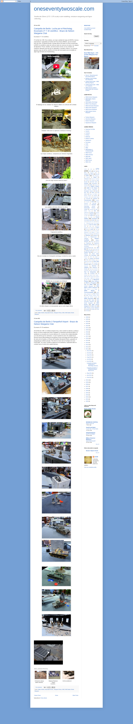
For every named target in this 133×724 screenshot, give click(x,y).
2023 (87, 323)
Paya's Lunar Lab (90, 423)
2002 (87, 397)
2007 (87, 386)
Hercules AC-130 (91, 221)
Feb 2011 (89, 377)
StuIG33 (96, 269)
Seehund (86, 265)
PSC (91, 256)
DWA (96, 209)
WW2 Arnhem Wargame (91, 97)
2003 (87, 395)
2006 (87, 388)
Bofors (93, 192)
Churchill (88, 198)
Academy (86, 174)
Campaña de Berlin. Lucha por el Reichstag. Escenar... (93, 364)
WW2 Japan (88, 158)
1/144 (85, 169)
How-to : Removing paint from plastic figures (92, 76)
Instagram (92, 227)
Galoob (85, 217)
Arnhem (86, 184)
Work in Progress (91, 283)
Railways (92, 258)
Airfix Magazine (95, 175)
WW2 (63, 312)
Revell (97, 258)
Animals (93, 180)
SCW (87, 144)
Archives (86, 183)
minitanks (86, 238)
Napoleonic (88, 140)
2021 (87, 327)
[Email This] (47, 310)
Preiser (85, 256)
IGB (85, 226)
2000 (87, 401)
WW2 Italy (88, 156)
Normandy (86, 246)
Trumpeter (92, 273)
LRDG (85, 230)
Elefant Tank (87, 210)
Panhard (96, 250)
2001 (87, 399)
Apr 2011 (89, 375)
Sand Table (96, 261)
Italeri (97, 227)
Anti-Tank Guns (93, 181)
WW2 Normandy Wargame (92, 105)
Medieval (88, 136)
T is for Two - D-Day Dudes (92, 428)
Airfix (87, 175)
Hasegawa (94, 218)
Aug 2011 (89, 357)
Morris (92, 241)
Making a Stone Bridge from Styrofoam (91, 79)
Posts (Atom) (44, 698)
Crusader (88, 201)
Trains (85, 273)
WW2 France (89, 152)
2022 (87, 325)
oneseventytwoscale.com (64, 9)
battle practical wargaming (90, 189)
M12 (90, 230)
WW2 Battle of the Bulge (91, 102)
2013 (87, 344)
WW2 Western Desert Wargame (91, 307)
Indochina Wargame (90, 119)
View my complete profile (90, 467)
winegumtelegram (90, 432)
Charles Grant (96, 197)
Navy (91, 244)
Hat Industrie (87, 220)
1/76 (90, 171)
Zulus (98, 309)
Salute (90, 261)
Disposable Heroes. (49, 312)
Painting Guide (89, 250)
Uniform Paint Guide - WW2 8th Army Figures (92, 82)
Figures (92, 214)
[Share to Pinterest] (54, 310)
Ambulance (86, 178)
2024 (87, 321)
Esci (95, 210)
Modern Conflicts (90, 138)
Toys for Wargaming (90, 272)
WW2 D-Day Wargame (91, 104)
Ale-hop (88, 177)
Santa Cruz (88, 262)
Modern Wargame (90, 120)
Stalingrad (94, 267)
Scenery (86, 264)
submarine (86, 270)
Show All (97, 444)
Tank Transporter (94, 270)
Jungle (91, 229)
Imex (90, 226)
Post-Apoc (88, 142)
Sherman (94, 266)
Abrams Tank (93, 172)
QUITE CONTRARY (90, 434)
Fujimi (96, 215)
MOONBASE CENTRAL (92, 422)
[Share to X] (51, 310)
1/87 (95, 171)
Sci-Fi (87, 146)
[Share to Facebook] (53, 310)
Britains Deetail (87, 195)
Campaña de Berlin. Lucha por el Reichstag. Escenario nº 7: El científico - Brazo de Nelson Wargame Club (54, 30)
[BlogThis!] (49, 310)
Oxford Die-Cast (95, 249)
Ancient (87, 131)
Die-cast (94, 203)
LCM (96, 229)
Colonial (88, 133)
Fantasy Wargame (90, 117)
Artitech (96, 184)
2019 (87, 332)
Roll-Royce (93, 259)
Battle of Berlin (41, 312)
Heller (93, 220)
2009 (87, 382)
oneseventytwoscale (88, 247)
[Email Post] (44, 310)
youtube (87, 309)
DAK (93, 201)
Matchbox (88, 235)
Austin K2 (86, 186)
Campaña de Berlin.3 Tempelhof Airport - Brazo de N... (92, 369)
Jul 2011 (89, 359)
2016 (87, 338)
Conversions (87, 200)
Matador (97, 233)
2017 (87, 336)
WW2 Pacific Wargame (91, 107)
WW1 (87, 147)
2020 (87, 329)
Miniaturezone (93, 236)
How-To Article (93, 224)
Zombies (93, 309)
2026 (87, 317)
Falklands (86, 212)
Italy (87, 229)
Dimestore (86, 204)
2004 (87, 392)
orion (89, 249)
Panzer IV (95, 252)
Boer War (86, 192)
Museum (97, 241)
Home (56, 695)
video (90, 279)
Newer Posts (37, 695)
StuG (91, 269)
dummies (91, 209)
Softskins (86, 267)
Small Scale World (90, 427)
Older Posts (75, 695)
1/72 (97, 169)
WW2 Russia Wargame (91, 109)
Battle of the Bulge (92, 188)
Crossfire (97, 200)
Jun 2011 (89, 361)
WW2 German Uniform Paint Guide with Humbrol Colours (92, 89)
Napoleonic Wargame (91, 122)
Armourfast (94, 183)
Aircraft (97, 174)
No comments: (39, 310)
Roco (87, 259)
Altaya (94, 177)
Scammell (95, 262)
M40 (94, 230)
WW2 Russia (89, 160)
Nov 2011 (89, 350)
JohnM (96, 456)
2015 (87, 340)
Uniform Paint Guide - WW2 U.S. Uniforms (92, 85)
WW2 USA (88, 162)
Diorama (94, 204)
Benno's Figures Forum (92, 450)
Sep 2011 (89, 355)
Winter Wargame (95, 281)
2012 (87, 346)
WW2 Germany (89, 154)
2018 (87, 334)
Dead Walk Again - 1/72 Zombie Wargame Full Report (91, 54)
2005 (87, 390)
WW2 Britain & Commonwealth (89, 150)
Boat (96, 191)
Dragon (85, 209)
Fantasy (87, 134)
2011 (87, 349)
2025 (87, 319)
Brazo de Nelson (93, 194)
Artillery (91, 184)
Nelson (96, 244)
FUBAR (91, 215)
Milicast (85, 236)
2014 (87, 342)
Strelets (85, 269)
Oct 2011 (89, 353)
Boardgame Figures (88, 191)
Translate (96, 45)
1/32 (91, 169)
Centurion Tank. (87, 197)
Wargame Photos (58, 312)
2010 (87, 380)
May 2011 (89, 373)
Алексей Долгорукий (90, 440)
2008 (87, 384)
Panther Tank (87, 252)
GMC (91, 217)
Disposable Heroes (89, 206)
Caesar (95, 195)
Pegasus (86, 253)
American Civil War (90, 129)
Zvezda (87, 310)
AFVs (91, 174)
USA (86, 279)
